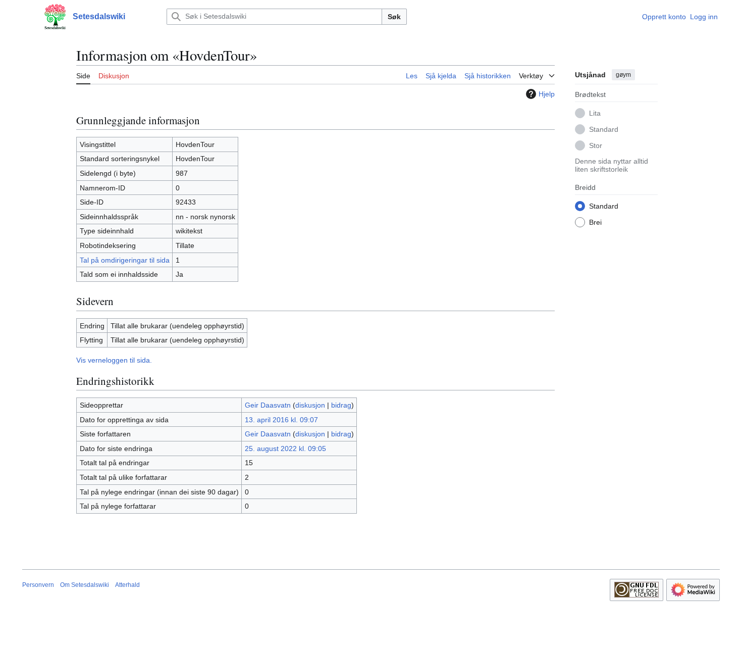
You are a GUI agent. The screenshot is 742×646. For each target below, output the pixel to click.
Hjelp (547, 94)
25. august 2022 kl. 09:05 (285, 448)
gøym (623, 74)
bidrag (341, 405)
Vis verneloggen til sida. (114, 360)
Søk (394, 17)
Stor (595, 145)
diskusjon (310, 405)
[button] (27, 17)
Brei (595, 222)
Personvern (38, 584)
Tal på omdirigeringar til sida (125, 260)
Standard (603, 129)
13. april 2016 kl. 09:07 (281, 420)
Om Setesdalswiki (84, 584)
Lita (595, 113)
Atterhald (127, 584)
